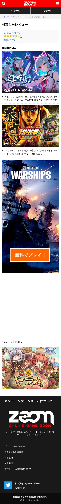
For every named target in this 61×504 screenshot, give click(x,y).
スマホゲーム (46, 10)
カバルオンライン (12, 33)
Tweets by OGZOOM (12, 342)
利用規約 (8, 457)
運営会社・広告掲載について (17, 469)
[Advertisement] (30, 307)
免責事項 (8, 463)
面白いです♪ (9, 40)
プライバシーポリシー (14, 446)
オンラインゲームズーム (13, 17)
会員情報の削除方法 (13, 452)
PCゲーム (15, 10)
